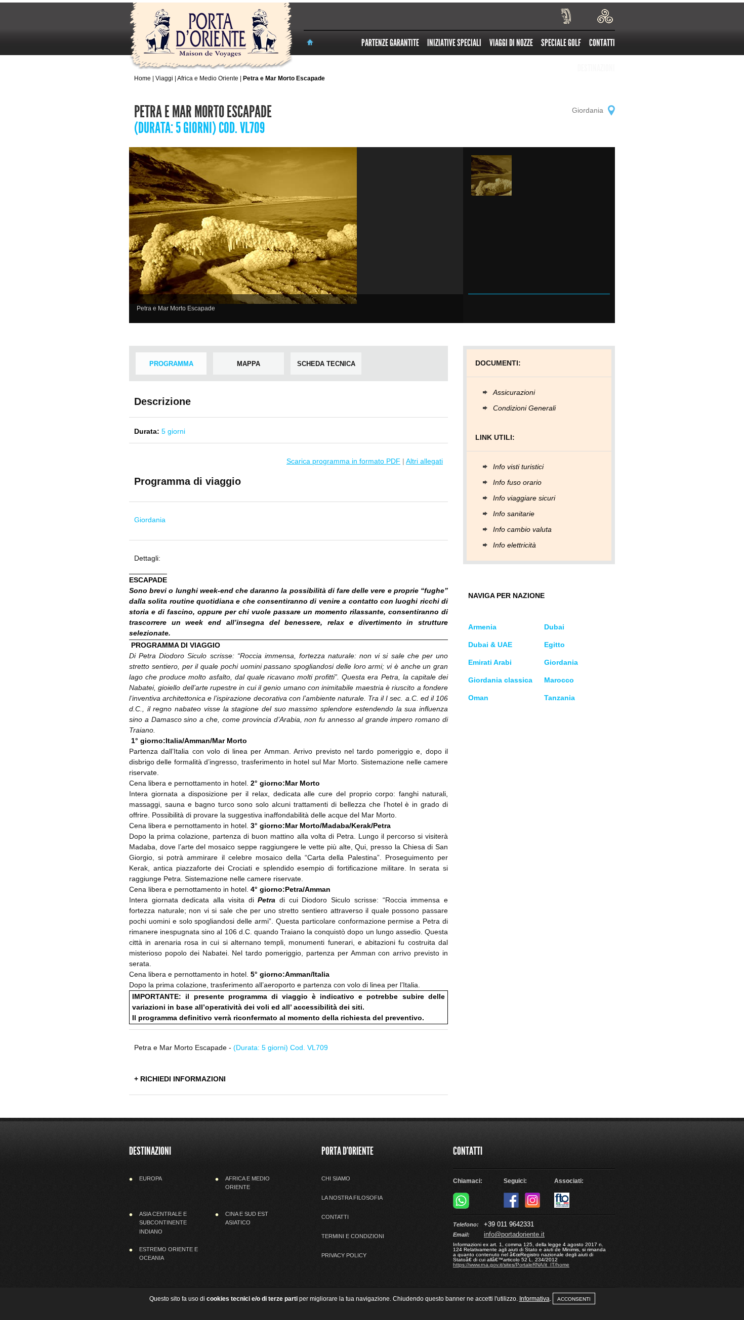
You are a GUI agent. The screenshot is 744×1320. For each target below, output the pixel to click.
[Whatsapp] (461, 1206)
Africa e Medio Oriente (207, 78)
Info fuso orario (517, 482)
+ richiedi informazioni (180, 1079)
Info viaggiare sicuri (524, 498)
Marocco (559, 680)
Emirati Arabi (490, 662)
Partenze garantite (390, 43)
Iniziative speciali (454, 43)
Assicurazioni (514, 392)
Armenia (482, 627)
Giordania (561, 662)
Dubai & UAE (490, 645)
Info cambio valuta (522, 529)
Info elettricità (514, 545)
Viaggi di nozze (511, 43)
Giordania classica (500, 680)
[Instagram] (532, 1205)
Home (142, 78)
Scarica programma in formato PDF (343, 461)
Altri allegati (424, 461)
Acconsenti (574, 1299)
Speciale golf (561, 43)
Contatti (602, 43)
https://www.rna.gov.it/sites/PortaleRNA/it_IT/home (511, 1264)
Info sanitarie (513, 514)
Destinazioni (596, 68)
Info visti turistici (518, 467)
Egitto (554, 645)
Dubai (554, 627)
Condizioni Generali (524, 408)
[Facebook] (511, 1205)
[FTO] (561, 1205)
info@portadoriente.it (514, 1234)
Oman (478, 698)
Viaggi (164, 78)
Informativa (534, 1298)
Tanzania (559, 698)
